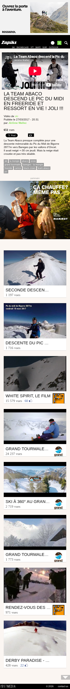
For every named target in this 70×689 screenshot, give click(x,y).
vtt (32, 47)
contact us (63, 686)
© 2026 (50, 686)
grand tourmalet (12, 164)
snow (33, 161)
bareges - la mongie (33, 164)
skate (38, 47)
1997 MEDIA (9, 686)
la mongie (15, 161)
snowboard (23, 47)
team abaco (44, 168)
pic (5, 171)
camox (18, 168)
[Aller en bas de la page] (65, 677)
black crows (29, 168)
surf (45, 47)
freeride (8, 168)
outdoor (53, 47)
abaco (25, 161)
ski (13, 47)
